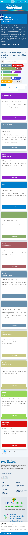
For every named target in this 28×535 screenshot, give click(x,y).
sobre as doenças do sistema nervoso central (14, 510)
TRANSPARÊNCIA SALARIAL (21, 493)
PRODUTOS (4, 488)
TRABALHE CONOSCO (20, 491)
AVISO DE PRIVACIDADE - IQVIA (20, 486)
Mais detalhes (14, 118)
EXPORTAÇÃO (4, 489)
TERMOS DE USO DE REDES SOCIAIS (21, 488)
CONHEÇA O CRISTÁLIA (6, 473)
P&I (2, 486)
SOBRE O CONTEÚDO (19, 481)
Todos (3, 84)
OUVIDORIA (18, 482)
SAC (2, 495)
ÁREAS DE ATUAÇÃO (5, 485)
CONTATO (3, 492)
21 (2, 453)
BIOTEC (3, 482)
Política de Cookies (9, 531)
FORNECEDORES (5, 493)
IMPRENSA (4, 490)
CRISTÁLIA (4, 481)
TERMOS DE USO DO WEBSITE (21, 490)
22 (5, 453)
